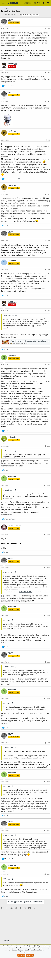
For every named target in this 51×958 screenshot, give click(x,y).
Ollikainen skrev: (8, 315)
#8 (49, 310)
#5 (49, 194)
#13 (48, 567)
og (12, 179)
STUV (5, 15)
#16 (48, 698)
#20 (48, 874)
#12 (48, 534)
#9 (49, 364)
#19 (48, 830)
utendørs (35, 14)
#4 (49, 140)
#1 (49, 29)
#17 (48, 743)
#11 (48, 485)
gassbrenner (27, 14)
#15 (48, 662)
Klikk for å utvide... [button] (25, 592)
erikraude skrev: (8, 490)
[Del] (45, 28)
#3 (49, 101)
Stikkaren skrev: (8, 451)
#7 (49, 269)
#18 (48, 781)
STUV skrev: (7, 620)
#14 (48, 615)
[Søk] (48, 3)
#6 (49, 241)
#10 (48, 446)
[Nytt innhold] (43, 3)
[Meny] (3, 3)
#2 (49, 72)
